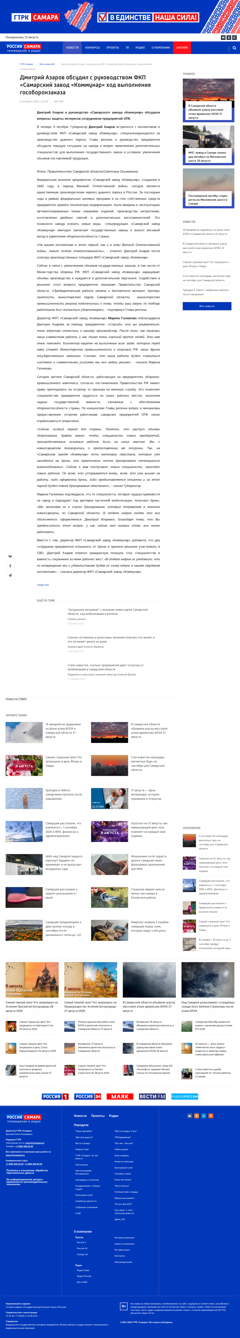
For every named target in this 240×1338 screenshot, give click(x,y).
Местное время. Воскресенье (83, 1172)
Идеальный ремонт (125, 1198)
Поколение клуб (83, 1195)
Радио (140, 47)
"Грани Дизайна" (83, 1131)
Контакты (120, 1256)
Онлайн (182, 47)
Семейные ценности (86, 1201)
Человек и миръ (123, 1174)
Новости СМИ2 (16, 699)
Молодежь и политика (87, 1180)
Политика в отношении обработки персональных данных (27, 1171)
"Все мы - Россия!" (124, 1143)
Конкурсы (92, 47)
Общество (43, 585)
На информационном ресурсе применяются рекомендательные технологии (26, 1182)
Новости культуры (124, 1161)
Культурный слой (124, 1168)
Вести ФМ (82, 1282)
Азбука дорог (121, 1149)
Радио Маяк (83, 1270)
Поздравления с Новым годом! (87, 1187)
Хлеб (78, 1213)
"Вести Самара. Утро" (126, 1131)
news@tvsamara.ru (34, 1143)
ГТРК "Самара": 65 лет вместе (86, 1157)
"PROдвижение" (123, 1137)
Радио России (84, 1276)
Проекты (112, 47)
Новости (72, 47)
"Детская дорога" (84, 1137)
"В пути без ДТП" (123, 1204)
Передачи (81, 1125)
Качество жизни (123, 1180)
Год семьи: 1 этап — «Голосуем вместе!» (125, 1211)
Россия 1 (81, 1242)
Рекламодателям (123, 1262)
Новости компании (124, 1244)
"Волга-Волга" (122, 1186)
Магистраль (81, 1165)
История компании (124, 1238)
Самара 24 (82, 1254)
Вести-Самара (82, 1143)
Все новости (207, 306)
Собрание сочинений (86, 1207)
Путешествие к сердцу (126, 1192)
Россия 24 (82, 1248)
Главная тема (82, 1149)
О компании (161, 47)
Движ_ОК (120, 1219)
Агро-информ (122, 1155)
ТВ (127, 47)
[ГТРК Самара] (23, 48)
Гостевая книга (122, 1250)
